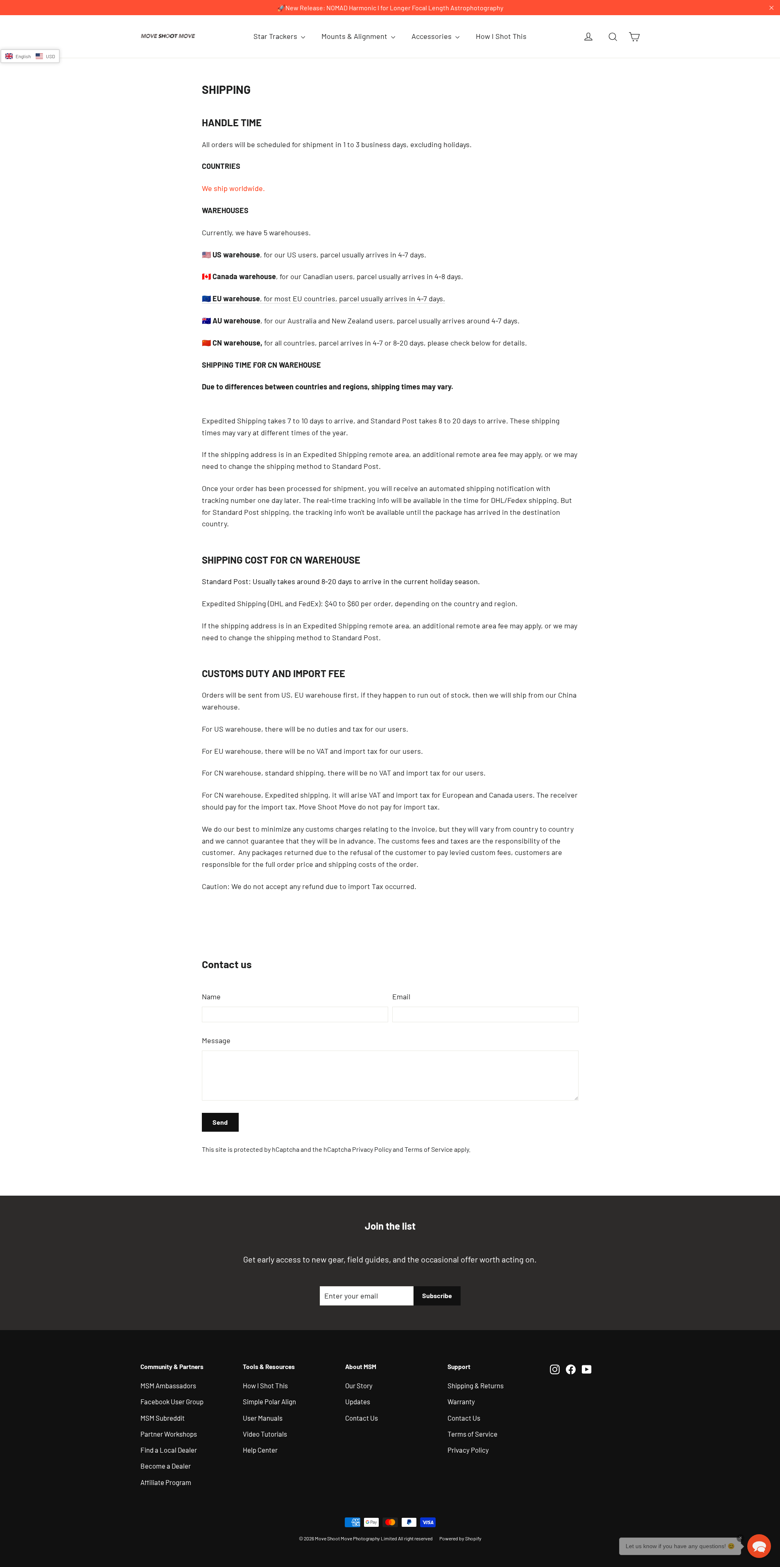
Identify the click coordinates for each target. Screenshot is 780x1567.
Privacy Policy (371, 1149)
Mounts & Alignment (355, 36)
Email (401, 996)
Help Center (260, 1450)
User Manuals (263, 1418)
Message (216, 1040)
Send (220, 1122)
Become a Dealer (165, 1466)
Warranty (461, 1401)
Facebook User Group (171, 1401)
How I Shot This (501, 36)
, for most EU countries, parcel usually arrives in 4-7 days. (323, 298)
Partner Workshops (168, 1434)
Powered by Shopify (460, 1538)
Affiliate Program (165, 1482)
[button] (30, 56)
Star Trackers (276, 36)
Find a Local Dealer (168, 1450)
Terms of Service (429, 1149)
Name (211, 996)
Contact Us (361, 1418)
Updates (357, 1401)
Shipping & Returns (476, 1385)
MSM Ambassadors (168, 1385)
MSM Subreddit (162, 1418)
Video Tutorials (265, 1434)
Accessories (432, 36)
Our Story (359, 1385)
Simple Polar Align (269, 1401)
